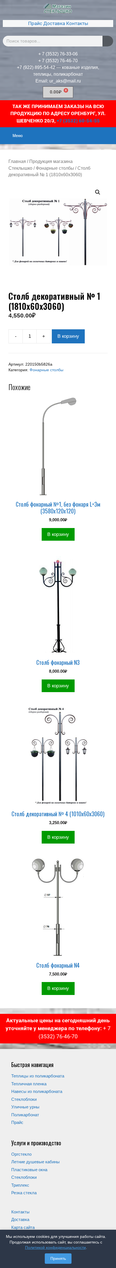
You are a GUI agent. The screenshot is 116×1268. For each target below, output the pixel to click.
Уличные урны (25, 1106)
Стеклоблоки (24, 1099)
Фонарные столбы (55, 168)
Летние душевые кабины (35, 1161)
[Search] (107, 41)
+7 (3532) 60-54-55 (78, 121)
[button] (98, 192)
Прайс (35, 23)
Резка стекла (24, 1192)
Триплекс (20, 1185)
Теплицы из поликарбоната (37, 1076)
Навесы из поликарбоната (36, 1091)
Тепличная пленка (28, 1083)
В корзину (68, 336)
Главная (17, 161)
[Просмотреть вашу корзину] (108, 132)
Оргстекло (21, 1154)
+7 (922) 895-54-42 (36, 67)
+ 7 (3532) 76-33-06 (58, 54)
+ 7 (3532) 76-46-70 (58, 60)
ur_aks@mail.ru (65, 81)
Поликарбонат (25, 1114)
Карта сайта (23, 1227)
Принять (58, 1258)
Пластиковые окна (29, 1169)
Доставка (54, 23)
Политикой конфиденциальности (55, 1247)
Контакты (77, 23)
